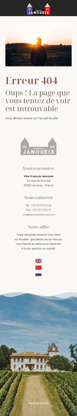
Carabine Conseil (38, 403)
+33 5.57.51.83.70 (41, 210)
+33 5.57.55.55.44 (40, 205)
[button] (6, 8)
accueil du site (48, 118)
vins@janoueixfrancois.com (38, 214)
